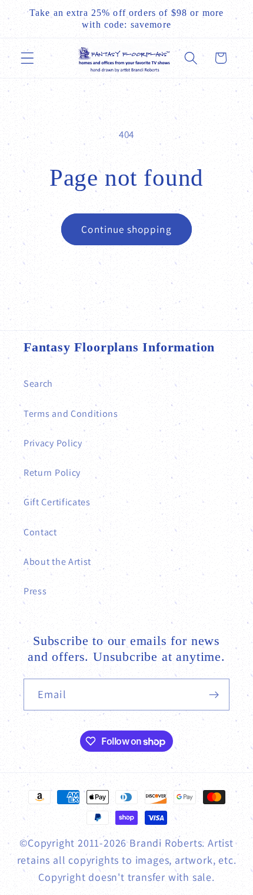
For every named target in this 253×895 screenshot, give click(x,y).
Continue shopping (126, 229)
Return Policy (52, 472)
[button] (27, 58)
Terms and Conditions (71, 413)
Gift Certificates (57, 502)
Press (35, 591)
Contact (40, 532)
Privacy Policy (53, 443)
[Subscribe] (214, 694)
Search (38, 383)
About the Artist (57, 561)
